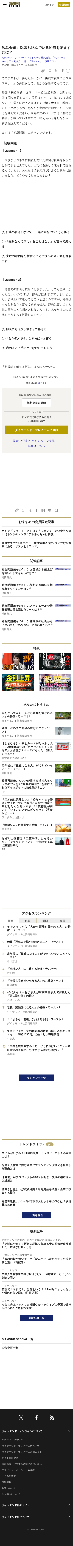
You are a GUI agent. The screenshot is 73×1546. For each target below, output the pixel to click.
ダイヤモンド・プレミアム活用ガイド (22, 1452)
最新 (10, 920)
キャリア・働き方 (11, 61)
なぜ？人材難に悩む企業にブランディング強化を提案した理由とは (36, 1167)
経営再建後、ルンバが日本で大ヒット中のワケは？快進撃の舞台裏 (36, 1203)
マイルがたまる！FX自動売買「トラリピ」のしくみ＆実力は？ (36, 1154)
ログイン (49, 4)
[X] (21, 1418)
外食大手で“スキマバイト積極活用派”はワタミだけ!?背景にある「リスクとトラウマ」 (36, 544)
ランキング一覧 (36, 1078)
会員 (62, 920)
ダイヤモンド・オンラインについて (22, 1431)
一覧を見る (36, 1215)
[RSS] (52, 1418)
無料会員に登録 (36, 403)
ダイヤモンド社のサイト (16, 1505)
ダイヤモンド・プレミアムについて (21, 1446)
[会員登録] (64, 4)
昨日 (28, 920)
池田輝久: (33, 57)
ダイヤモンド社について (16, 1517)
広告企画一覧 (10, 1348)
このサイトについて (12, 1439)
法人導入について (11, 1494)
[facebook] (36, 1418)
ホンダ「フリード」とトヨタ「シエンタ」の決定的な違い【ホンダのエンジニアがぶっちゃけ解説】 (36, 532)
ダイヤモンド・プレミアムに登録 (36, 430)
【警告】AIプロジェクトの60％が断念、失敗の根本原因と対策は (36, 1179)
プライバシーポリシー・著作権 (18, 1470)
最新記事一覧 (36, 1318)
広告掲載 (6, 1482)
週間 (45, 920)
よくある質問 (9, 1476)
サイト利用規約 (10, 1458)
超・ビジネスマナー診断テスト (40, 61)
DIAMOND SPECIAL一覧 (17, 1339)
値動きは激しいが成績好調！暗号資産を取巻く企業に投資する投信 (36, 1191)
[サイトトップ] (14, 4)
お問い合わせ (9, 1488)
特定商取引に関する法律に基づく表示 (22, 1464)
